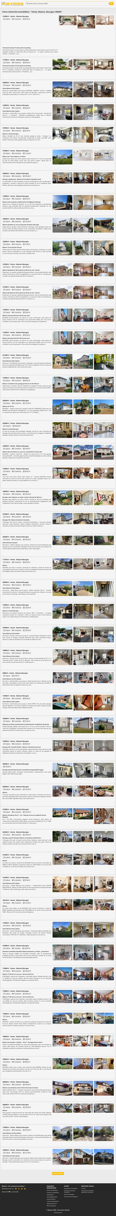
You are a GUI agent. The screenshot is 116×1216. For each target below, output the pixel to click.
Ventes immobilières (52, 1190)
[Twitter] (22, 1189)
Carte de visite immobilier (71, 1196)
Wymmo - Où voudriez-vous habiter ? (13, 1186)
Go (111, 3)
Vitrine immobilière (69, 1194)
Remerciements (58, 1212)
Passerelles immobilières (70, 1188)
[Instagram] (19, 1189)
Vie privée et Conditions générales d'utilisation (87, 1191)
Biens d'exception (51, 1205)
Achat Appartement (52, 1197)
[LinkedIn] (16, 1189)
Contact (83, 1188)
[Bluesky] (25, 1189)
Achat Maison (50, 1194)
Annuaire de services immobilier (69, 1191)
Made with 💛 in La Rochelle (10, 1192)
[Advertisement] (49, 32)
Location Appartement (53, 1201)
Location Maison (51, 1199)
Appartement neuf (52, 1203)
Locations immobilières (53, 1192)
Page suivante (58, 1173)
